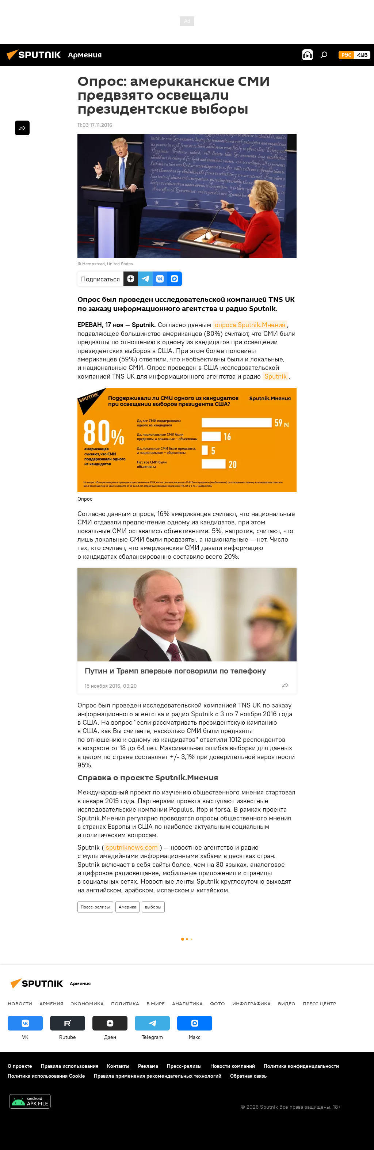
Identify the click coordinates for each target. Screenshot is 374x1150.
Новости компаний (232, 1066)
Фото (217, 1003)
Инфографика (251, 1003)
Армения (51, 1003)
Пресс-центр (319, 1003)
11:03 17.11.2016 (94, 125)
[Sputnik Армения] (36, 61)
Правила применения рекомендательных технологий (157, 1076)
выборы (153, 907)
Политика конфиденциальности (301, 1066)
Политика (125, 1003)
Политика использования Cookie (46, 1076)
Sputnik (275, 376)
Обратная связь (248, 1076)
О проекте (20, 1066)
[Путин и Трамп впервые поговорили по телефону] (187, 614)
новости (20, 1003)
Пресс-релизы (95, 907)
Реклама (148, 1066)
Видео (286, 1003)
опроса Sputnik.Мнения (250, 324)
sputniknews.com (132, 847)
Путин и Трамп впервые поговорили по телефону (175, 670)
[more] (285, 685)
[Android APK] (30, 1102)
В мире (155, 1003)
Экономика (87, 1003)
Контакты (118, 1066)
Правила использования (69, 1066)
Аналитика (187, 1003)
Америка (127, 907)
